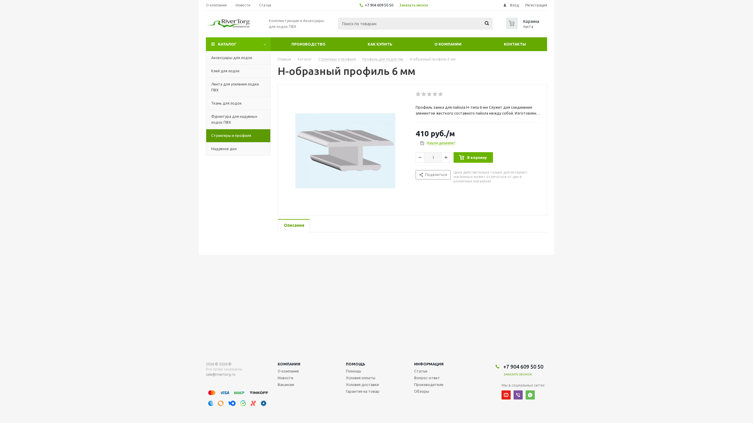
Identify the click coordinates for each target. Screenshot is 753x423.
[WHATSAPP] (530, 395)
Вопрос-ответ (427, 378)
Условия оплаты (360, 378)
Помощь (355, 364)
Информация (429, 364)
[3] (429, 94)
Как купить (380, 44)
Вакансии (286, 384)
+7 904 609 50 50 (379, 5)
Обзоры (421, 391)
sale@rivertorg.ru (220, 374)
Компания (289, 364)
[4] (435, 94)
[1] (418, 94)
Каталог (227, 44)
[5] (441, 94)
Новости (285, 378)
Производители (428, 384)
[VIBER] (518, 395)
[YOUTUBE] (506, 395)
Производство (308, 44)
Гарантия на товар (362, 391)
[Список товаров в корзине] (523, 27)
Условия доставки (362, 384)
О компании (448, 44)
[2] (424, 94)
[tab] (294, 226)
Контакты (515, 44)
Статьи (420, 371)
